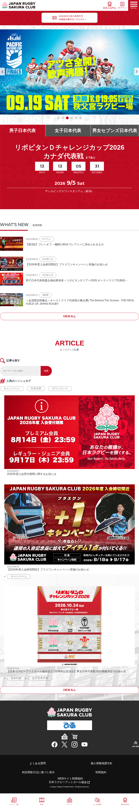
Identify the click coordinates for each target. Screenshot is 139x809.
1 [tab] (58, 118)
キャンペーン (12, 388)
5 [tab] (76, 118)
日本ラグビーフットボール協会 (68, 782)
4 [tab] (72, 118)
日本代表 (36, 388)
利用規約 (100, 772)
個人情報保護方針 (101, 763)
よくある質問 (37, 763)
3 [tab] (67, 118)
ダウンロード (60, 388)
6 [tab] (80, 118)
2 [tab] (63, 118)
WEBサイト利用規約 (70, 778)
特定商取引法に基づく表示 (38, 772)
